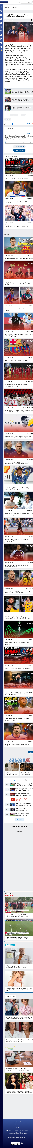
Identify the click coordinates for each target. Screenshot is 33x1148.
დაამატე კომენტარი (19, 150)
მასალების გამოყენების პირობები (17, 1133)
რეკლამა (17, 1124)
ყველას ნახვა (19, 819)
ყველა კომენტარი (18, 146)
